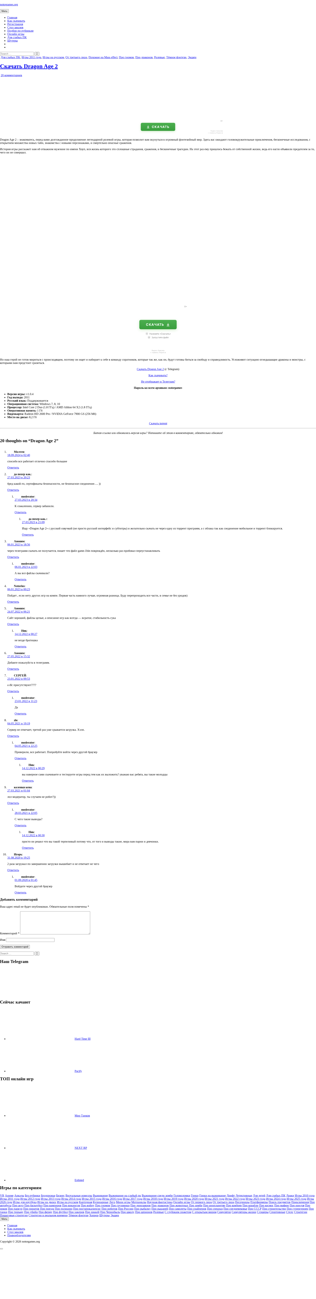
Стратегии (300, 1212)
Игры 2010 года (305, 1195)
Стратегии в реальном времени (48, 1215)
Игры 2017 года (132, 1198)
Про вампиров (52, 1205)
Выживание (100, 1195)
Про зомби (195, 1205)
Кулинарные (100, 1202)
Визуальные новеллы (78, 1195)
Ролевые (159, 57)
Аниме (9, 1195)
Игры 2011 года (31, 57)
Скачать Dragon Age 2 (29, 66)
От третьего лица (76, 57)
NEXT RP (81, 1147)
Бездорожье (48, 1195)
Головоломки (182, 1195)
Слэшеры (263, 1212)
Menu (4, 11)
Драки (290, 1195)
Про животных (179, 1205)
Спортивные (277, 1212)
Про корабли (250, 1205)
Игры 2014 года (71, 1198)
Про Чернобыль (110, 1212)
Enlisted (79, 1180)
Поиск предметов (280, 1202)
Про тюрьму (15, 1212)
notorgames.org (9, 4)
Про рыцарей (159, 1208)
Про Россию (125, 1208)
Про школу (127, 1212)
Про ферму (45, 1212)
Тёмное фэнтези (176, 57)
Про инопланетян (214, 1205)
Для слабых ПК (17, 37)
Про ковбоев (234, 1205)
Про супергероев (297, 1208)
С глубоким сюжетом (178, 1212)
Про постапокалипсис (87, 1208)
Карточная (85, 1202)
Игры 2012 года (30, 1198)
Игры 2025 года (296, 1198)
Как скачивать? (158, 375)
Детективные (244, 1195)
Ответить (13, 467)
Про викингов (71, 1205)
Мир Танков (82, 1115)
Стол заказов (15, 27)
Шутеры (12, 40)
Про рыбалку (142, 1208)
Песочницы (242, 1202)
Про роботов (109, 1208)
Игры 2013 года (51, 1198)
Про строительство (274, 1208)
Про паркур (15, 1208)
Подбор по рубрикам (20, 30)
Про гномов (126, 57)
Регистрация (15, 24)
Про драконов (144, 57)
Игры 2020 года (194, 1198)
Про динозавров (140, 1205)
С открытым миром (204, 1212)
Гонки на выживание (212, 1195)
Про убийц (31, 1212)
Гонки (195, 1195)
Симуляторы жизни (244, 1212)
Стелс (289, 1212)
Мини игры (123, 1202)
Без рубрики (32, 1195)
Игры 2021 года (214, 1198)
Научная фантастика (159, 1202)
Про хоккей (92, 1212)
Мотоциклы (138, 1202)
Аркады (19, 1195)
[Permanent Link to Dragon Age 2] (42, 115)
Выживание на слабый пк (125, 1195)
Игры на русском (53, 57)
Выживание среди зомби (157, 1195)
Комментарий (9, 933)
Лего (112, 1202)
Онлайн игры (15, 34)
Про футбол (60, 1212)
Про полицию (63, 1208)
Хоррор (94, 1215)
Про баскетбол (33, 1205)
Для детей (259, 1195)
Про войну (87, 1205)
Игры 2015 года (91, 1198)
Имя (2, 939)
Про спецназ (215, 1208)
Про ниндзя (297, 1205)
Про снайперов (196, 1208)
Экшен (192, 57)
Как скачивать (16, 20)
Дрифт (231, 1195)
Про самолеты (178, 1208)
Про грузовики (120, 1205)
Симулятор (224, 1212)
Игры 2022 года (235, 1198)
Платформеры (259, 1202)
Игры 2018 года (153, 1198)
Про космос (266, 1205)
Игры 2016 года (112, 1198)
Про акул (18, 1205)
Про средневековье (235, 1208)
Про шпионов (144, 1212)
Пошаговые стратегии (14, 1215)
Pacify (78, 1071)
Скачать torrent (158, 423)
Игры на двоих (46, 1202)
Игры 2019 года (173, 1198)
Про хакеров (76, 1212)
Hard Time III (83, 1038)
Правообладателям (19, 1235)
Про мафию (281, 1205)
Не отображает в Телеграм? (158, 381)
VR (2, 1195)
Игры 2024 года (276, 1198)
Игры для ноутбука (25, 1202)
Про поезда (47, 1208)
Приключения (300, 1202)
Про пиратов (31, 1208)
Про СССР (255, 1208)
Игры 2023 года (255, 1198)
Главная (12, 17)
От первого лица (201, 1202)
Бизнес (60, 1195)
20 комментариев (11, 75)
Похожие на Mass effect (103, 57)
